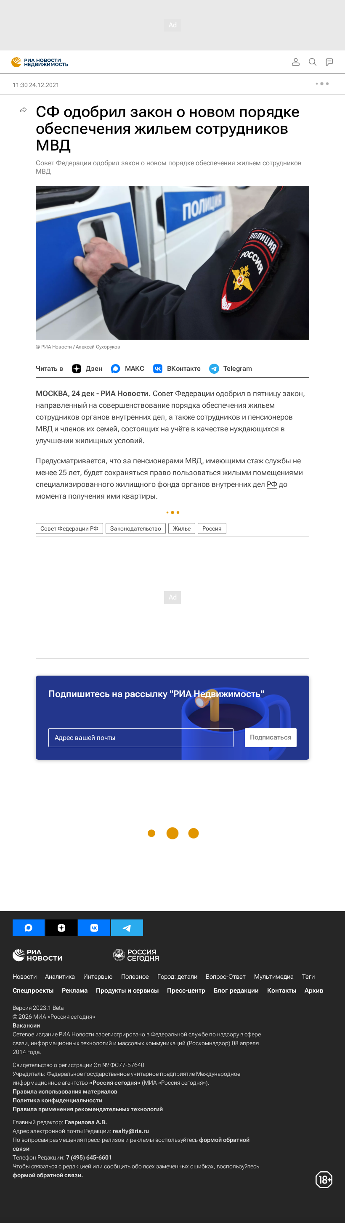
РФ (272, 484)
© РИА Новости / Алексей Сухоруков (78, 347)
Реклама (75, 990)
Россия (212, 528)
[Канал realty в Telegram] (127, 927)
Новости (25, 976)
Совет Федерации (183, 393)
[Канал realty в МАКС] (29, 927)
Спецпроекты (33, 990)
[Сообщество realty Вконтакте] (94, 927)
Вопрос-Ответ (226, 976)
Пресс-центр (186, 990)
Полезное (135, 976)
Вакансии (26, 1025)
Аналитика (60, 976)
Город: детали (177, 976)
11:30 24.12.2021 (36, 85)
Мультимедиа (274, 976)
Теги (308, 976)
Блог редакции (236, 990)
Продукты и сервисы (127, 990)
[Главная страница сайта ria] (13, 62)
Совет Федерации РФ (69, 528)
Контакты (281, 990)
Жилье (182, 528)
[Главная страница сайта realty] (54, 62)
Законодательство (135, 528)
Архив (314, 990)
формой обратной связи (47, 1175)
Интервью (98, 976)
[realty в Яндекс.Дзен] (61, 927)
